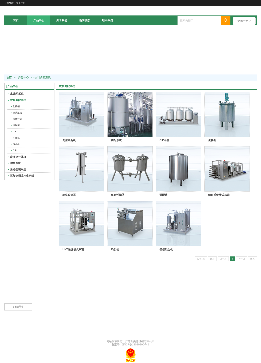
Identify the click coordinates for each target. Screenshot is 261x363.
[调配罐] (178, 169)
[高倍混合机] (81, 114)
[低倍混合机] (178, 223)
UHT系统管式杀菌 (219, 194)
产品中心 (23, 77)
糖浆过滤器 (69, 194)
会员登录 (9, 3)
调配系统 (116, 140)
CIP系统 (164, 140)
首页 (9, 77)
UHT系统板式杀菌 (73, 249)
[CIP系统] (178, 114)
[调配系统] (130, 114)
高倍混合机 (69, 140)
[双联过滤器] (130, 169)
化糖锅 (212, 140)
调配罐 (164, 194)
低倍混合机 (166, 249)
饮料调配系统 (43, 77)
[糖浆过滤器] (81, 169)
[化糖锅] (227, 114)
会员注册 (20, 3)
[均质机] (130, 223)
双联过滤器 (117, 194)
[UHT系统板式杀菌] (81, 223)
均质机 (115, 249)
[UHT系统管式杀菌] (227, 169)
